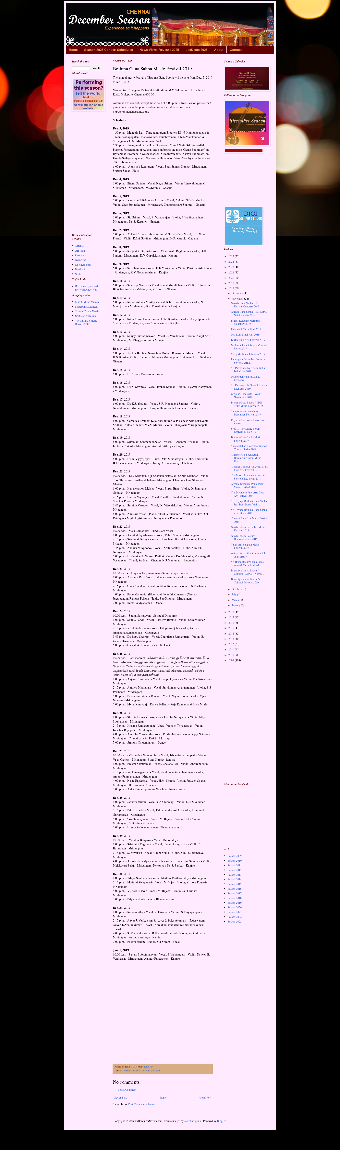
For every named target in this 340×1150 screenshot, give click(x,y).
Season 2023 (235, 921)
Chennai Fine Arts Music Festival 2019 (249, 520)
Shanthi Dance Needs (87, 311)
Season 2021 (235, 912)
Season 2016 (235, 888)
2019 (231, 288)
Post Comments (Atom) (141, 1104)
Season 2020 (235, 907)
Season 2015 (235, 884)
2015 (231, 628)
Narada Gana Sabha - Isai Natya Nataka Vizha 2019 (249, 313)
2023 (231, 267)
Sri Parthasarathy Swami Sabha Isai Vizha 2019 (248, 369)
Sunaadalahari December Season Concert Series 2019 (249, 447)
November (238, 298)
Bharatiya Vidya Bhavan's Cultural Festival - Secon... (247, 572)
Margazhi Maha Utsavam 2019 (248, 354)
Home (73, 49)
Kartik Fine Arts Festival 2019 (248, 340)
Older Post (205, 1097)
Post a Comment (127, 1089)
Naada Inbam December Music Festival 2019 (248, 528)
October (236, 589)
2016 (231, 623)
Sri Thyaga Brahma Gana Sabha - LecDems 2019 (249, 511)
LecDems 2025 (197, 49)
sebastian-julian (192, 1121)
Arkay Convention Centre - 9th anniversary (248, 554)
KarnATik (80, 260)
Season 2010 (235, 860)
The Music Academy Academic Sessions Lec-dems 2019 (248, 476)
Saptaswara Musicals (86, 306)
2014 (231, 633)
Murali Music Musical (87, 302)
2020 (231, 283)
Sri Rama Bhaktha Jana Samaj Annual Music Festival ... (247, 563)
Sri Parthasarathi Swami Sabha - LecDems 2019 (249, 386)
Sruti (78, 274)
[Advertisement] (162, 1025)
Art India (80, 250)
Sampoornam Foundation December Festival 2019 (246, 412)
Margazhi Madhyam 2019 (245, 334)
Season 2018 (235, 898)
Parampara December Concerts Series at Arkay (248, 360)
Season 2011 (235, 865)
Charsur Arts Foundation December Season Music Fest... (246, 458)
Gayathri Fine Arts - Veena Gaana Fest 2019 (246, 395)
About (218, 49)
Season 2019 (154, 1070)
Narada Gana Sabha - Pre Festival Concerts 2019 (245, 304)
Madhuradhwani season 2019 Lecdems (247, 378)
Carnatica (80, 255)
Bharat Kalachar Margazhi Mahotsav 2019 (245, 322)
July (234, 594)
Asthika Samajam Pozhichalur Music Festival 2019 (247, 485)
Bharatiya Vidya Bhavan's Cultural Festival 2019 (245, 580)
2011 (231, 649)
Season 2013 (235, 875)
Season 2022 (235, 917)
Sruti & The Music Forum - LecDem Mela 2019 (246, 430)
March (236, 600)
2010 (231, 655)
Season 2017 (235, 893)
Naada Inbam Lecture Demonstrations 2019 (244, 537)
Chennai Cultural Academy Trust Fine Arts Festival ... (249, 468)
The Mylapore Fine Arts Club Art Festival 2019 (247, 494)
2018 (231, 612)
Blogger (221, 1121)
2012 (231, 644)
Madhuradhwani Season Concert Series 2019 (249, 346)
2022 (231, 272)
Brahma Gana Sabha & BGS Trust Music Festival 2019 (247, 404)
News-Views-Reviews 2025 (159, 49)
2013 (231, 639)
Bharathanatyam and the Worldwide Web (86, 287)
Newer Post (120, 1097)
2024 (231, 261)
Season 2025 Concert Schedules (108, 49)
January (236, 605)
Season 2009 (235, 856)
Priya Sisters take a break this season (247, 421)
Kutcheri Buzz (83, 264)
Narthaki (80, 269)
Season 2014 (235, 879)
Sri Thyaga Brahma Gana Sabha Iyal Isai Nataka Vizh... (249, 502)
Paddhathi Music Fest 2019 (246, 329)
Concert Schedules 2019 (135, 1070)
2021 (231, 278)
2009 (231, 660)
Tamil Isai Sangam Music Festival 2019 (245, 546)
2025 (231, 256)
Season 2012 (235, 870)
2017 (231, 617)
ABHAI (79, 246)
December (238, 293)
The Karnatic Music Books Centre (86, 322)
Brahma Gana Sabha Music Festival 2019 (246, 438)
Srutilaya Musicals (85, 316)
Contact (236, 49)
